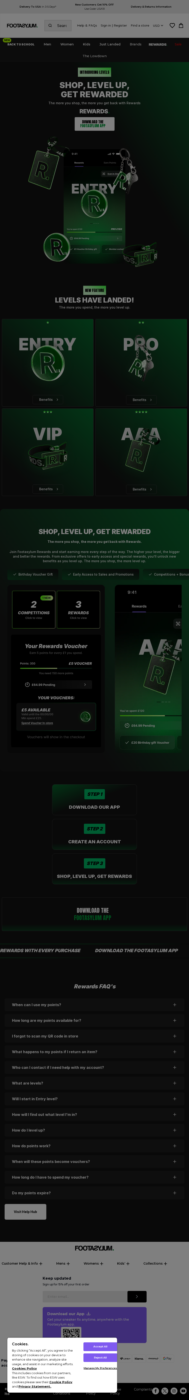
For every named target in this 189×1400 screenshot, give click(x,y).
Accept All (100, 1346)
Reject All (100, 1357)
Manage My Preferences (100, 1368)
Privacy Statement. (34, 1386)
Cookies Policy (24, 1368)
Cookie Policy (60, 1382)
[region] (62, 1365)
